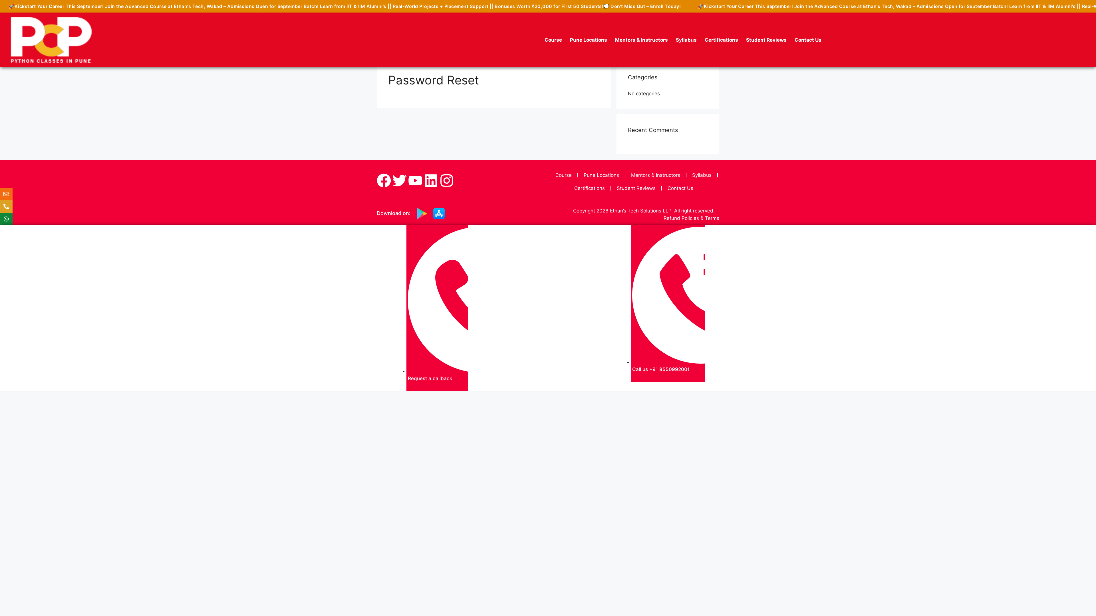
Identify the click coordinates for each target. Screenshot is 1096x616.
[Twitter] (399, 180)
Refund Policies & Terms (691, 218)
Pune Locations (588, 40)
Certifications (721, 40)
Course (553, 40)
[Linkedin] (431, 180)
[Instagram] (447, 180)
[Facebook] (384, 180)
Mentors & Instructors (641, 40)
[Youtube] (415, 180)
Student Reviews (766, 40)
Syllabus (686, 40)
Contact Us (808, 40)
